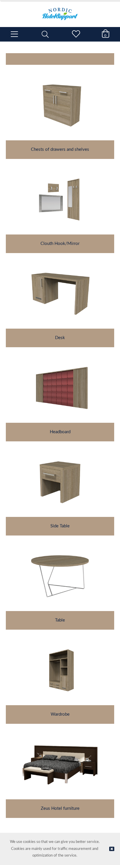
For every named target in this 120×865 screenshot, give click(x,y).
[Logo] (60, 11)
